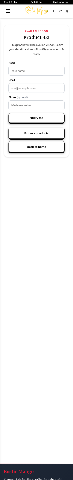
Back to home (36, 146)
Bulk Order (36, 2)
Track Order (10, 2)
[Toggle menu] (8, 11)
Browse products (36, 133)
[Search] (54, 11)
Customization (61, 2)
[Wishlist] (60, 11)
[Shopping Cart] (66, 11)
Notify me (36, 117)
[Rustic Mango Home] (36, 11)
